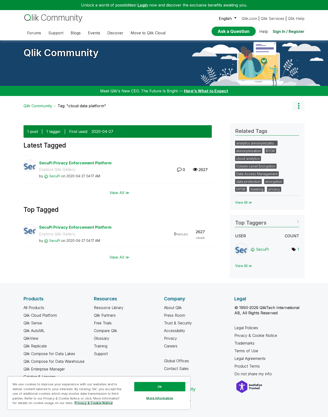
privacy (274, 189)
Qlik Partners (105, 315)
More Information (159, 398)
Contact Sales (176, 368)
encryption (273, 181)
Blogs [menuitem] (76, 32)
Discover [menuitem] (115, 32)
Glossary (101, 338)
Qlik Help (296, 18)
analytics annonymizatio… (256, 143)
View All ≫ (119, 192)
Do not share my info (253, 373)
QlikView (31, 338)
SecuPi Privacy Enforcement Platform (75, 163)
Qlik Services (272, 18)
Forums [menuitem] (34, 32)
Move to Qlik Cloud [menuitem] (148, 32)
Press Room (174, 315)
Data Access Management (257, 174)
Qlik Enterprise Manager (44, 369)
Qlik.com (249, 18)
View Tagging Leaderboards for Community (267, 221)
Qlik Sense (33, 323)
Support (101, 353)
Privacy (170, 338)
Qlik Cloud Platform (40, 315)
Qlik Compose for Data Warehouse (54, 361)
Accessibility (174, 330)
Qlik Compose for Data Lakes (49, 353)
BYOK (270, 151)
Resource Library (108, 307)
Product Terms (247, 366)
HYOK (241, 189)
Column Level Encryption (255, 166)
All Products (34, 307)
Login (143, 5)
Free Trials (103, 323)
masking (256, 189)
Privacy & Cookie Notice (255, 335)
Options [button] (298, 106)
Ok (160, 386)
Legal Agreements (250, 358)
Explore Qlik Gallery (57, 169)
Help (263, 31)
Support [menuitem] (55, 32)
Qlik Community (61, 53)
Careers (170, 346)
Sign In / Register (288, 31)
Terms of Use (246, 350)
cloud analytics (248, 158)
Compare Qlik (105, 330)
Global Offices (176, 360)
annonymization (248, 151)
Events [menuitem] (94, 32)
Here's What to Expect (206, 91)
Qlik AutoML (34, 330)
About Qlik (173, 307)
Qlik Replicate (35, 346)
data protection (248, 181)
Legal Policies (246, 327)
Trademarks (244, 343)
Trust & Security (178, 323)
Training (100, 346)
